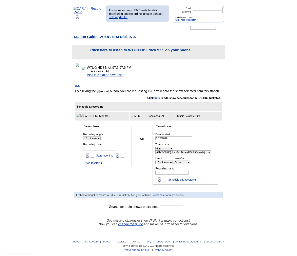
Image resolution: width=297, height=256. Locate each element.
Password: (186, 12)
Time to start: (163, 144)
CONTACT (137, 242)
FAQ (149, 242)
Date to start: (163, 134)
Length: (159, 158)
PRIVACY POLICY (164, 250)
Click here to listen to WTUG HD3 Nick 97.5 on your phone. (141, 50)
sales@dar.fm (118, 17)
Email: (188, 8)
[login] (218, 16)
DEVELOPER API (215, 242)
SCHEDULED (91, 242)
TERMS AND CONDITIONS (137, 250)
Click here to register (185, 20)
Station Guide (85, 37)
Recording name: (93, 144)
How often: (180, 158)
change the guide (130, 224)
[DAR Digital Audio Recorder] (80, 28)
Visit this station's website (105, 75)
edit (77, 85)
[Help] (136, 28)
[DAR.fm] (87, 12)
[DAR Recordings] (100, 28)
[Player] (120, 28)
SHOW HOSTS (164, 242)
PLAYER (107, 242)
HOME (76, 242)
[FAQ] (152, 28)
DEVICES (122, 242)
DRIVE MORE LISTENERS (189, 242)
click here (159, 195)
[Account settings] (168, 28)
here (157, 97)
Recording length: (93, 134)
